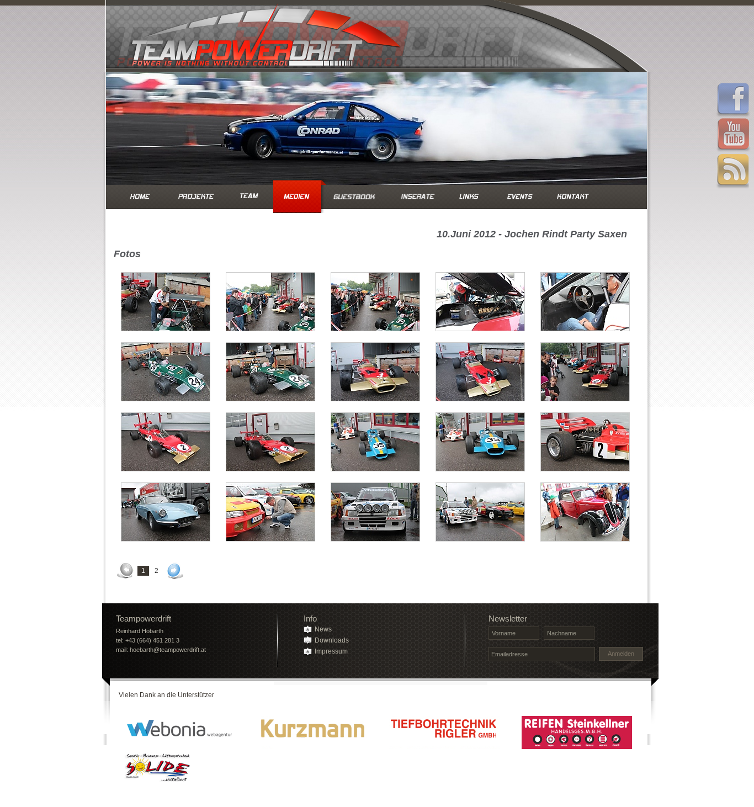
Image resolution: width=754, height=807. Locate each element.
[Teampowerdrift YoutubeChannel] (733, 135)
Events (519, 196)
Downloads (332, 640)
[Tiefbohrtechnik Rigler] (444, 732)
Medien (296, 196)
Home (140, 196)
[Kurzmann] (312, 732)
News (323, 629)
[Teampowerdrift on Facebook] (733, 100)
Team (248, 196)
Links (469, 196)
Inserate (417, 196)
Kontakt (572, 196)
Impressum (331, 651)
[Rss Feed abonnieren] (733, 171)
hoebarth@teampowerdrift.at (168, 649)
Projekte (196, 196)
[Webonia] (179, 732)
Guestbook (356, 196)
